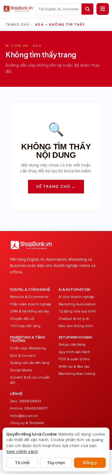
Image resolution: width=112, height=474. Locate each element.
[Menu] (102, 9)
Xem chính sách (22, 451)
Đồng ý (90, 462)
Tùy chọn (56, 462)
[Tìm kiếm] (87, 9)
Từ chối (22, 462)
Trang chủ (17, 24)
